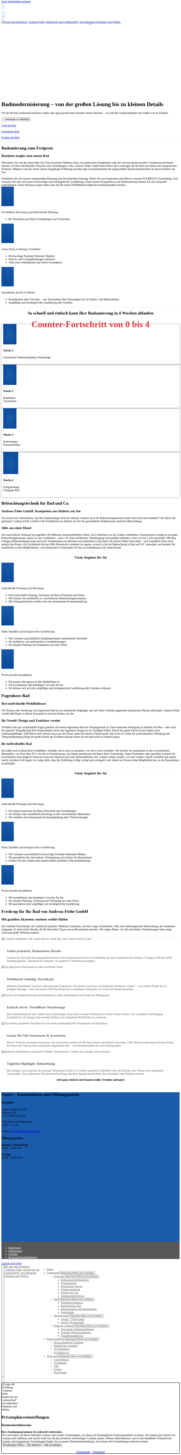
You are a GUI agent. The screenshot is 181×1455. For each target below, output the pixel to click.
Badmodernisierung (72, 1302)
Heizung (58, 1276)
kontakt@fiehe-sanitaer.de (25, 1131)
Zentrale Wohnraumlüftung (76, 1332)
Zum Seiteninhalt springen (16, 1)
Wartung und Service (72, 1295)
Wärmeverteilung (70, 1289)
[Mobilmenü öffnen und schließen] (90, 24)
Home (50, 1269)
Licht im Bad (8, 125)
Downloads (60, 1372)
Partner (58, 1369)
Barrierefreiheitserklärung (22, 1257)
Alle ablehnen (34, 1445)
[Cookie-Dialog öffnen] (2, 1380)
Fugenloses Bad (10, 131)
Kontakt (12, 1254)
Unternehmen (61, 1359)
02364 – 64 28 (10, 11)
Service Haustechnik (72, 1322)
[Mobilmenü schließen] (2, 1321)
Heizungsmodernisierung (75, 1279)
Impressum (14, 1247)
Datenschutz (15, 1250)
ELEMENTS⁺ (62, 1352)
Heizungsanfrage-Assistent (69, 1342)
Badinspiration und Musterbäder (79, 1309)
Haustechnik (61, 1315)
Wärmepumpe (69, 1283)
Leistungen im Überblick (17, 119)
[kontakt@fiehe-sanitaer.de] (2, 14)
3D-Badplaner (62, 1348)
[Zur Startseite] (61, 24)
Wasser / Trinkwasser (72, 1319)
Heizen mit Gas (69, 1292)
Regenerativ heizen (71, 1286)
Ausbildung (60, 1362)
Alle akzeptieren (53, 1445)
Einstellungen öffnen (13, 1445)
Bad (56, 1299)
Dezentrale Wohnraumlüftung (77, 1329)
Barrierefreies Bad (71, 1305)
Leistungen (53, 1272)
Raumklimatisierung (72, 1335)
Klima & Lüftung (63, 1325)
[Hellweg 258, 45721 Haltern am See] (2, 17)
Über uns (52, 1356)
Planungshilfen (55, 1339)
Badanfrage (67, 1312)
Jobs (56, 1366)
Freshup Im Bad (10, 137)
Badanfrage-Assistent (66, 1345)
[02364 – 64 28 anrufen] (2, 6)
